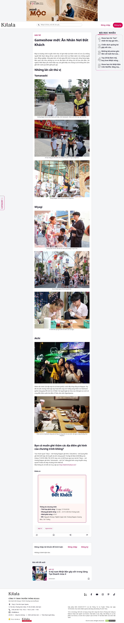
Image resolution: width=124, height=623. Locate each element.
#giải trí (40, 528)
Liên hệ (10, 615)
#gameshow (48, 528)
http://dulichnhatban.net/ (67, 465)
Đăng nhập (105, 25)
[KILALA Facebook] (85, 594)
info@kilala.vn (15, 612)
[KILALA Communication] (27, 620)
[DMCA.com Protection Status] (110, 621)
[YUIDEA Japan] (14, 619)
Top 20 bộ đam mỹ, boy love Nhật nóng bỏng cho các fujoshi (110, 59)
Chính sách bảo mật (33, 615)
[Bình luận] (37, 535)
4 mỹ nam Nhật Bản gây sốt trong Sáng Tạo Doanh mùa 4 (68, 572)
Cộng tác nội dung (20, 615)
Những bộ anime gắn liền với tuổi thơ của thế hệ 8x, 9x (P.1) (110, 52)
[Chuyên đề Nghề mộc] (62, 10)
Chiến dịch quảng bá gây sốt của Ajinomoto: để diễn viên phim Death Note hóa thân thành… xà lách (110, 46)
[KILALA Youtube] (97, 594)
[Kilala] (8, 25)
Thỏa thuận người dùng (47, 615)
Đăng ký (117, 25)
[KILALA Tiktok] (114, 594)
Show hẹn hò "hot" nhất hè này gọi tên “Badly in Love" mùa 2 (110, 39)
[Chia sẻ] (70, 535)
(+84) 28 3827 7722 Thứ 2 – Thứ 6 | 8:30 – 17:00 (25, 609)
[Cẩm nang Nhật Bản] (35, 594)
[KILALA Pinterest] (108, 594)
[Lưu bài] (54, 535)
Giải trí (38, 35)
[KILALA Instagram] (102, 594)
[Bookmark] (89, 579)
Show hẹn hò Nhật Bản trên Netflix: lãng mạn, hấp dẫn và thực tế (111, 65)
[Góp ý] (87, 535)
